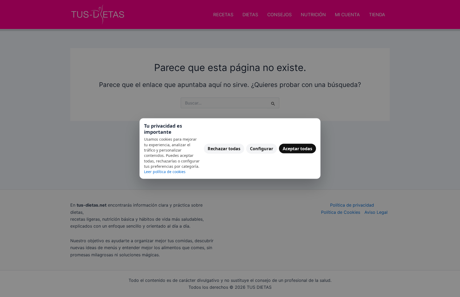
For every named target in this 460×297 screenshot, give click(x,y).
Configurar (261, 148)
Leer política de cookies (165, 171)
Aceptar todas (297, 148)
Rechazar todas (224, 148)
